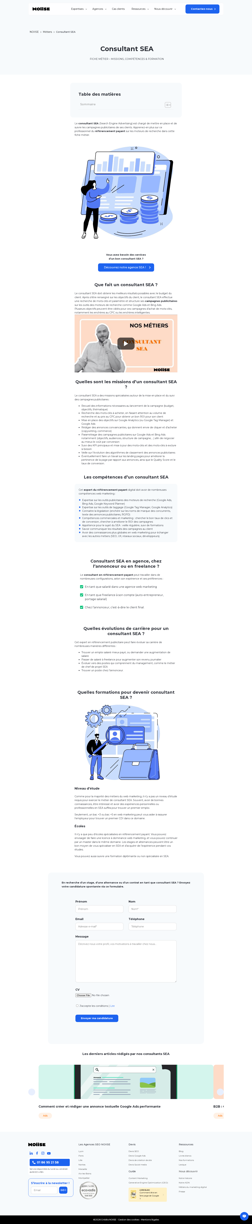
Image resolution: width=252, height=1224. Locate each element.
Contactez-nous (202, 8)
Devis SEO (134, 1151)
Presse (182, 1191)
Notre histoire (185, 1178)
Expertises (77, 8)
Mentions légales (150, 1219)
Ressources (138, 8)
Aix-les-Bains (85, 1173)
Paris (81, 1155)
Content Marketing (138, 1178)
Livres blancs (185, 1155)
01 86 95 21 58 (48, 1162)
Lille (80, 1160)
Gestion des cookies (128, 1219)
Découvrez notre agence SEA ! (125, 267)
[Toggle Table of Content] (166, 105)
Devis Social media (138, 1164)
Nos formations (186, 1160)
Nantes (82, 1164)
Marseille (83, 1169)
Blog (181, 1151)
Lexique (182, 1164)
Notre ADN (184, 1182)
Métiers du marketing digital (193, 1187)
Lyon (81, 1151)
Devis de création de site (140, 1160)
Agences (97, 8)
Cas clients (118, 8)
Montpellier (84, 1178)
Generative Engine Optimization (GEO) (148, 1182)
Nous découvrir (163, 8)
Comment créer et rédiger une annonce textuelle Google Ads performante (100, 1106)
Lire (112, 1005)
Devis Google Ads (137, 1155)
